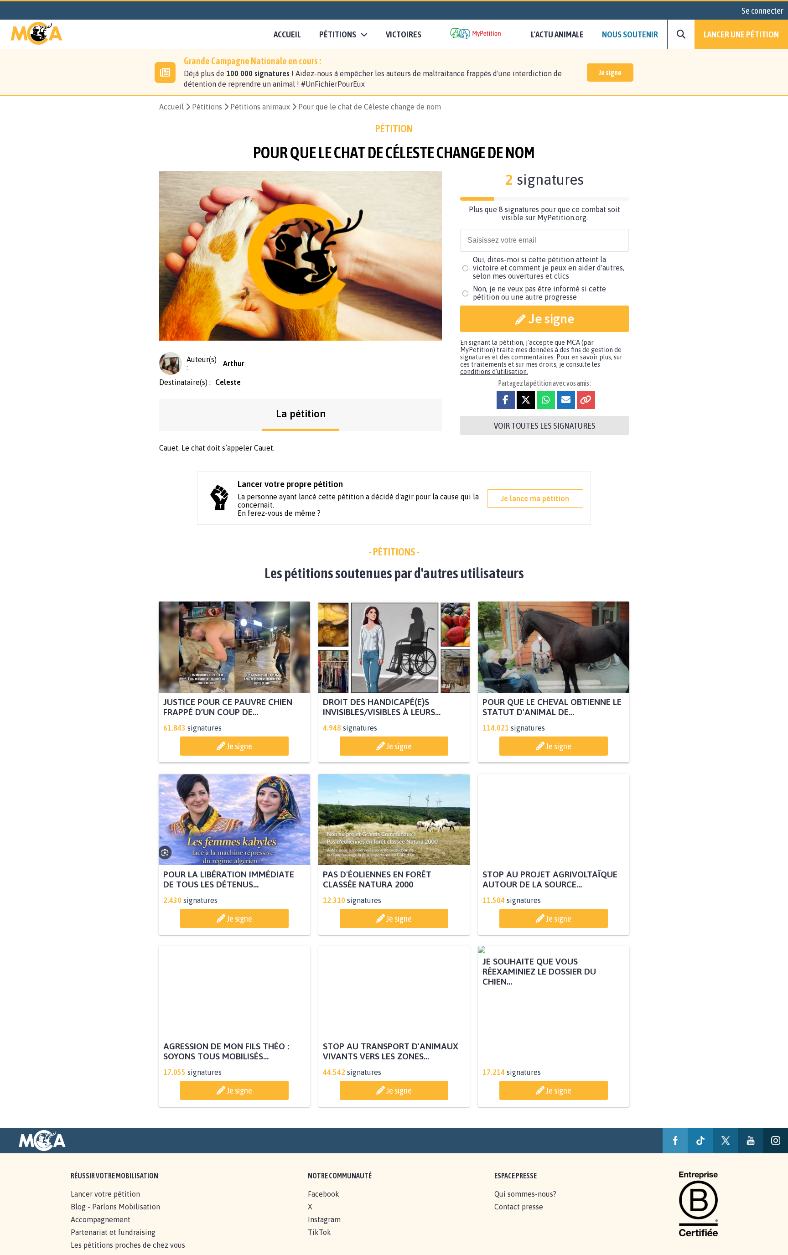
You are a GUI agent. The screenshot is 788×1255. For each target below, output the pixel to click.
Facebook (323, 1204)
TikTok (319, 1242)
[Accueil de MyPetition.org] (36, 34)
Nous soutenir (630, 34)
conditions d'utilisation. (494, 371)
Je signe (610, 72)
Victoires (403, 34)
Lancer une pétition (741, 34)
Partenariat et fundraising (113, 1242)
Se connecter (762, 10)
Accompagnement (100, 1229)
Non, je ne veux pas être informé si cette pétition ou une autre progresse (539, 293)
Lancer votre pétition (105, 1204)
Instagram (324, 1229)
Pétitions (207, 107)
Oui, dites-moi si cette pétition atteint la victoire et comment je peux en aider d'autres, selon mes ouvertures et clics (548, 267)
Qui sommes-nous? (525, 1204)
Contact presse (518, 1217)
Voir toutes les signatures (545, 425)
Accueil (287, 34)
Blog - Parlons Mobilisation (115, 1217)
